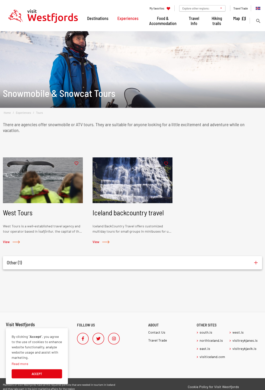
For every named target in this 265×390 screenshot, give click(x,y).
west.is (238, 332)
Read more (20, 364)
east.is (205, 348)
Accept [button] (37, 374)
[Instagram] (114, 338)
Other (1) (14, 262)
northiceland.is (211, 340)
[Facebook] (83, 338)
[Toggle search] (258, 20)
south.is (206, 332)
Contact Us (156, 332)
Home (7, 112)
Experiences (23, 112)
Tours (39, 112)
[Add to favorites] (76, 163)
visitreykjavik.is (244, 348)
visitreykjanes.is (245, 340)
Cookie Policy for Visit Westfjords (213, 387)
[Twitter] (98, 338)
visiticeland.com (212, 357)
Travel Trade (157, 340)
